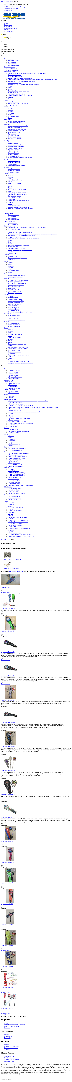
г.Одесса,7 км (8, 10)
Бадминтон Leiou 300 (7, 841)
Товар (6, 173)
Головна (3, 539)
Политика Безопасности (11, 1026)
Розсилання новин (9, 1061)
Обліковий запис (9, 1056)
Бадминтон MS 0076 (7, 1008)
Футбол (6, 140)
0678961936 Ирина (6, 1)
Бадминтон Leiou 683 (7, 966)
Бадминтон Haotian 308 (8, 700)
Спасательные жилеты (14, 137)
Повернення (8, 1036)
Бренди (6, 1044)
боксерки (10, 110)
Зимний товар (8, 59)
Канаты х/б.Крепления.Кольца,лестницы (20, 78)
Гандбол (10, 142)
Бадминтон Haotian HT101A (9, 817)
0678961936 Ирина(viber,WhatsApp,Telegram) (17, 7)
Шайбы (11, 397)
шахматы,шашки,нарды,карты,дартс (18, 207)
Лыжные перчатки (13, 60)
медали (10, 186)
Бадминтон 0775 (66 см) (8, 608)
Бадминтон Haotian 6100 (8, 722)
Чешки (10, 118)
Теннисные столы (13, 105)
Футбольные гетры (13, 156)
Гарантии (7, 1028)
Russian (8, 39)
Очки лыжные (12, 62)
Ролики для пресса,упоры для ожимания (20, 95)
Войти (6, 23)
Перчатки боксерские (15, 377)
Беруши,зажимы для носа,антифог (18, 126)
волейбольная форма (14, 169)
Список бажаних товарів (11, 1059)
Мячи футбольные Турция (15, 148)
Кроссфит (11, 185)
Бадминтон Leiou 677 (7, 945)
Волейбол (7, 167)
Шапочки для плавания (15, 138)
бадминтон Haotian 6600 (8, 794)
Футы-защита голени (14, 205)
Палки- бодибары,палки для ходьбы (18, 91)
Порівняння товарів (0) (16, 571)
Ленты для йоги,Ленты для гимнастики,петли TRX (23, 81)
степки (10, 114)
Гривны (6, 46)
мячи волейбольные (14, 170)
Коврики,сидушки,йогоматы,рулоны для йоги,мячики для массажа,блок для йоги (32, 79)
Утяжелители (12, 99)
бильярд (10, 177)
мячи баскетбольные (14, 162)
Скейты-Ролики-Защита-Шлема (17, 194)
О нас (6, 1023)
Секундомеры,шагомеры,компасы (18, 192)
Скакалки (11, 97)
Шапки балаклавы (13, 65)
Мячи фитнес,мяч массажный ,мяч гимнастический (23, 84)
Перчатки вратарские (14, 149)
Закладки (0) (8, 26)
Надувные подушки (14, 132)
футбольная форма (13, 154)
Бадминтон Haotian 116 (7, 676)
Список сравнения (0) (10, 28)
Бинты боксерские (14, 370)
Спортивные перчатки (14, 197)
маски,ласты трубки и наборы (17, 129)
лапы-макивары (12, 68)
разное (10, 191)
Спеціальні (7, 1049)
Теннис (6, 100)
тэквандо (10, 204)
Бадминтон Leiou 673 (7, 904)
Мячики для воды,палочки (16, 130)
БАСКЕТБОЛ (8, 159)
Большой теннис (13, 102)
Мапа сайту (7, 1038)
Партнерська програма (11, 1048)
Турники (10, 202)
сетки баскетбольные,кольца (16, 165)
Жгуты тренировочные (15, 76)
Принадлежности (13, 92)
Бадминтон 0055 (6, 587)
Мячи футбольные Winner (15, 145)
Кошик (6, 29)
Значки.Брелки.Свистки (15, 180)
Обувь (9, 87)
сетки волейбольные (14, 172)
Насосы (10, 188)
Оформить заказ (9, 31)
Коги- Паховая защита (14, 183)
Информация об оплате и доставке (14, 1024)
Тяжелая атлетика (9, 67)
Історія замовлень (9, 1058)
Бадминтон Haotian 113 (7, 652)
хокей (6, 394)
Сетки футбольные (13, 153)
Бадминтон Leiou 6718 (7, 862)
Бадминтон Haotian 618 (8, 746)
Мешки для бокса (14, 375)
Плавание (7, 124)
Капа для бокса (13, 373)
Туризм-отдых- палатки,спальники (18, 200)
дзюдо (9, 178)
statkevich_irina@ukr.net (11, 8)
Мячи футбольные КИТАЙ (16, 146)
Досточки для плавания (15, 127)
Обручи (10, 86)
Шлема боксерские (14, 378)
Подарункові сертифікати (11, 1046)
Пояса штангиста (13, 70)
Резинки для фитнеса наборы (16, 94)
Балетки (10, 108)
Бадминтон (7, 119)
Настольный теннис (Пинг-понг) (18, 103)
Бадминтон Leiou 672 (7, 883)
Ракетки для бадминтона (15, 122)
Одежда (10, 89)
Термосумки (11, 199)
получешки (11, 113)
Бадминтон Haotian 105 (8, 631)
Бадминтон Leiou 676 (7, 924)
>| (5, 1014)
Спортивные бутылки (14, 196)
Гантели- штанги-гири (14, 75)
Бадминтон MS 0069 (7, 987)
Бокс (5, 369)
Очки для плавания (13, 135)
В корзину (4, 615)
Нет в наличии (5, 592)
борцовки (11, 111)
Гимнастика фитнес (10, 71)
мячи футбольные (13, 143)
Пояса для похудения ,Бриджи (17, 189)
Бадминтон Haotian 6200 (8, 770)
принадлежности (13, 151)
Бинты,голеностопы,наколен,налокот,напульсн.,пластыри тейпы (27, 73)
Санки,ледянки (12, 63)
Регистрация (8, 25)
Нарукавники (12, 134)
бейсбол (10, 175)
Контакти (7, 1034)
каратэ (10, 181)
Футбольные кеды (13, 116)
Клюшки (11, 396)
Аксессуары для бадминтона (16, 121)
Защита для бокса (14, 372)
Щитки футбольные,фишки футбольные (20, 157)
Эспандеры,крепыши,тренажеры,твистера (20, 208)
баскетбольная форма (14, 161)
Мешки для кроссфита (14, 83)
